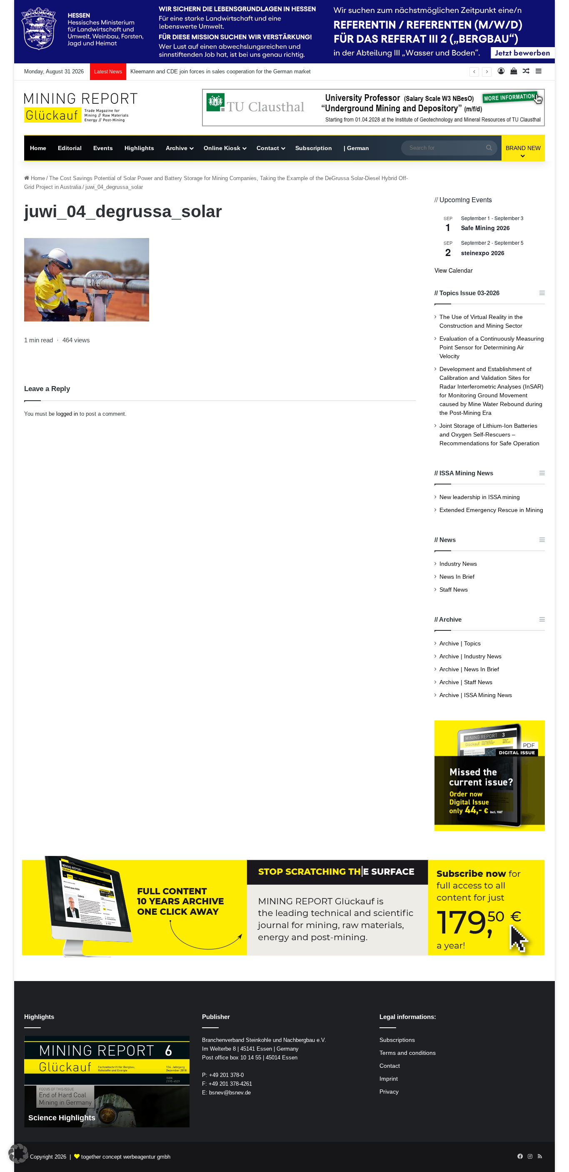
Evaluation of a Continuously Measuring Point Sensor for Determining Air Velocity (491, 347)
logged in (67, 414)
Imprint (388, 1079)
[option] (107, 1081)
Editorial (70, 148)
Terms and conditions (407, 1053)
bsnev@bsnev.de (230, 1092)
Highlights (139, 148)
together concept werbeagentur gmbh (125, 1157)
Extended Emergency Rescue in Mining (491, 510)
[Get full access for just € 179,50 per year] (284, 907)
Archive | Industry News (470, 656)
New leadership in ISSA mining (479, 497)
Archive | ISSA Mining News (475, 695)
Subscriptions (397, 1040)
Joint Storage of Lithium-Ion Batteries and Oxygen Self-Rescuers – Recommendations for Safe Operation (489, 435)
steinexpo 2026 (482, 252)
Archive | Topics (460, 643)
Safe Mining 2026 (485, 227)
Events (103, 148)
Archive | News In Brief (469, 669)
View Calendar (453, 270)
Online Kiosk (222, 148)
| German (356, 148)
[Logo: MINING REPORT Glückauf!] (86, 108)
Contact (268, 148)
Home (38, 148)
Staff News (453, 590)
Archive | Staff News (465, 682)
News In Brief (456, 577)
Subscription (313, 148)
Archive (176, 148)
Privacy (389, 1092)
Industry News (458, 564)
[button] (18, 1153)
